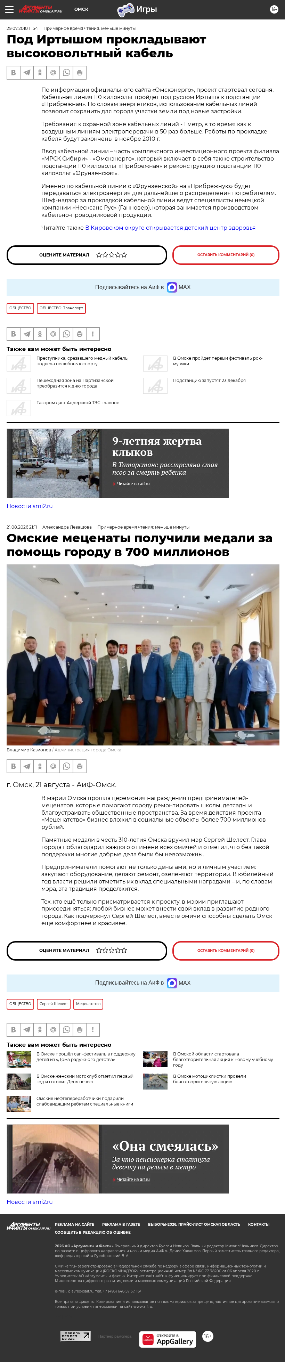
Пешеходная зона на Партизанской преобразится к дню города (75, 383)
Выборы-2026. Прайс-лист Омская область (194, 1224)
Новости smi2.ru (30, 506)
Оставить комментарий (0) (226, 255)
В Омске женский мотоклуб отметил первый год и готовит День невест (84, 1079)
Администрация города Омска (88, 749)
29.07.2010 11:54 (22, 28)
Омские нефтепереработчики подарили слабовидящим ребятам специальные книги (84, 1101)
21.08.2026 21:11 (22, 527)
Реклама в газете (121, 1224)
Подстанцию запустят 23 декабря (209, 380)
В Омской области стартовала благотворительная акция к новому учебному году (223, 1059)
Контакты (258, 1224)
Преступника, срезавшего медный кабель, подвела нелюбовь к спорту (82, 361)
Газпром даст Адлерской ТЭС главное (77, 402)
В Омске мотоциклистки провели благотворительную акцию (209, 1079)
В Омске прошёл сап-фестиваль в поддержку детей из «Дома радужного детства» (86, 1056)
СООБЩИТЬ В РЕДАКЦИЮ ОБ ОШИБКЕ (93, 1232)
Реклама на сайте (74, 1224)
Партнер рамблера (114, 1336)
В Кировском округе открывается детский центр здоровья (170, 228)
